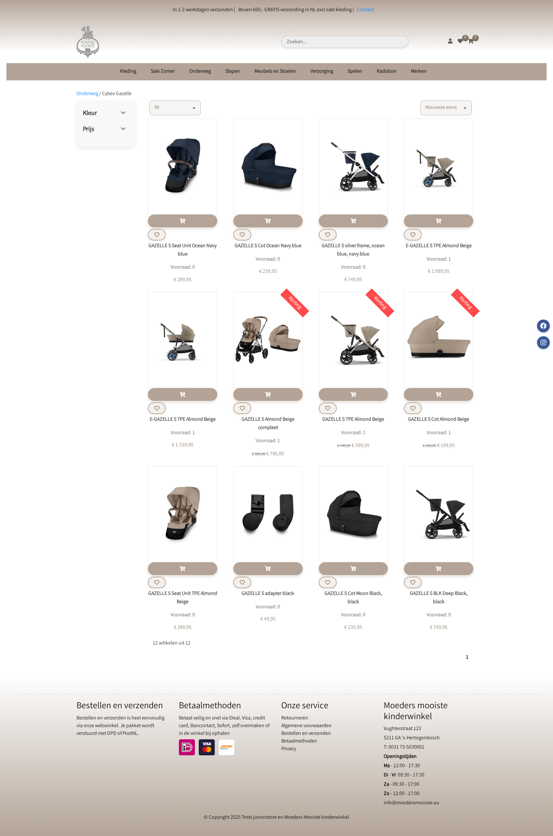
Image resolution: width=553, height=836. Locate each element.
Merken (419, 71)
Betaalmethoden (299, 741)
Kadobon (387, 71)
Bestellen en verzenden (306, 733)
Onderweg (200, 71)
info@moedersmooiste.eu (411, 803)
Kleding (128, 71)
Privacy (288, 749)
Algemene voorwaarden (306, 726)
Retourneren (294, 718)
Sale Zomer (163, 71)
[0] (460, 41)
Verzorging (321, 71)
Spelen (355, 71)
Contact (365, 10)
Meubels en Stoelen (275, 71)
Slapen (232, 71)
